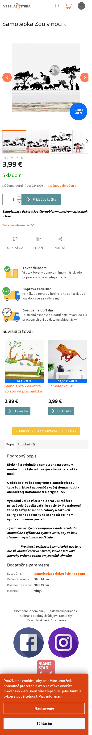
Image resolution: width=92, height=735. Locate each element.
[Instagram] (63, 642)
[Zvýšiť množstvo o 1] (19, 196)
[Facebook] (28, 642)
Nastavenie (44, 708)
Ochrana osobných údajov (38, 616)
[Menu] (81, 6)
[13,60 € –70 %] (67, 359)
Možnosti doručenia (62, 186)
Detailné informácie (16, 225)
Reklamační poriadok (62, 611)
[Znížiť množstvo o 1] (19, 202)
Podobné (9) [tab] (26, 444)
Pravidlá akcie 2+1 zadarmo (46, 620)
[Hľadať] (56, 6)
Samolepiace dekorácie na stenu (59, 573)
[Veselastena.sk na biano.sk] (46, 673)
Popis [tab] (10, 444)
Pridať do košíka (44, 199)
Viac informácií (51, 696)
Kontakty (65, 616)
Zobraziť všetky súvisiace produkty (46, 431)
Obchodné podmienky (29, 611)
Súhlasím (44, 723)
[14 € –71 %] (24, 359)
